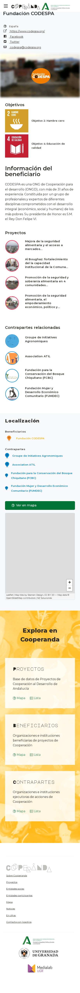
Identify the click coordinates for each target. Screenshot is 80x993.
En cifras (11, 915)
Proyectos (11, 882)
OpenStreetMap (14, 598)
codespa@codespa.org (25, 47)
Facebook (16, 36)
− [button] (69, 588)
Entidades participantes (19, 895)
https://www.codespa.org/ (27, 31)
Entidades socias (15, 888)
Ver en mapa (26, 505)
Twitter (14, 42)
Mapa (21, 698)
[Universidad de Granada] (38, 953)
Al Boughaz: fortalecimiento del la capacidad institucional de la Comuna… (46, 263)
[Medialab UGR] (38, 968)
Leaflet (9, 595)
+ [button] (69, 582)
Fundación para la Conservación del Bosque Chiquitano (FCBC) (44, 374)
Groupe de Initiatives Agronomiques (41, 339)
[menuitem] (27, 875)
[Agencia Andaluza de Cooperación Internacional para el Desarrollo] (56, 5)
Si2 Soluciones (44, 598)
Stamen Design (35, 595)
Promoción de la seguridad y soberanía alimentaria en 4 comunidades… (47, 281)
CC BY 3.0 (49, 595)
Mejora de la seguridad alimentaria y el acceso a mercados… (44, 245)
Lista (37, 698)
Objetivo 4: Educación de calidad (48, 145)
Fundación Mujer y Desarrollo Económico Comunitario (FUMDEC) (42, 392)
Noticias (10, 908)
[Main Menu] (6, 6)
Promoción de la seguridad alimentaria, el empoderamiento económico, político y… (45, 301)
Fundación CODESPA (30, 438)
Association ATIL (38, 356)
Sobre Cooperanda (16, 875)
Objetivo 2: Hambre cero (47, 120)
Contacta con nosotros (18, 921)
